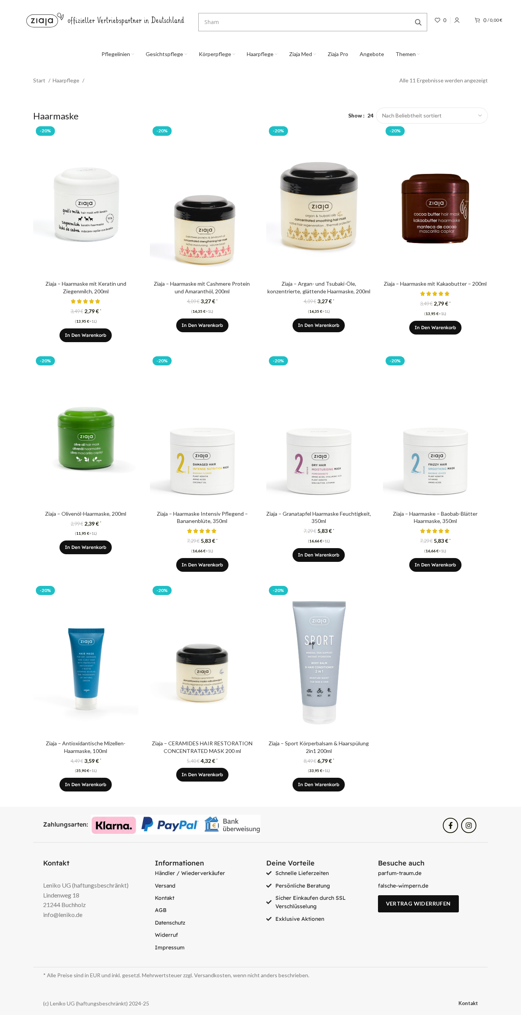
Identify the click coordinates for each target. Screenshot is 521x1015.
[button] (85, 335)
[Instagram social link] (468, 825)
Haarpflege (66, 80)
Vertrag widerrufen (418, 903)
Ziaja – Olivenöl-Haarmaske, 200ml (85, 513)
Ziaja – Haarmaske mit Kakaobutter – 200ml (435, 283)
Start (40, 80)
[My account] (456, 20)
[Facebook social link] (450, 825)
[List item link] (205, 873)
